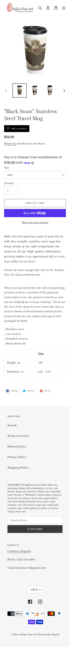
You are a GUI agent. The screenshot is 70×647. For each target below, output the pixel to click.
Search (12, 425)
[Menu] (64, 7)
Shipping (10, 143)
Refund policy (16, 446)
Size (6, 167)
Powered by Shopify (49, 634)
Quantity (9, 183)
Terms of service (18, 436)
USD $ (34, 589)
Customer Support (19, 551)
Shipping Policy (18, 467)
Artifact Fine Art (28, 634)
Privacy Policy (16, 457)
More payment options (35, 222)
